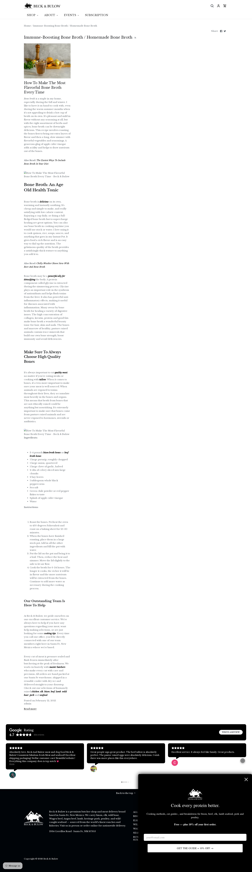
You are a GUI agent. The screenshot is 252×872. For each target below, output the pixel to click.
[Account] (218, 6)
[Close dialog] (246, 779)
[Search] (212, 6)
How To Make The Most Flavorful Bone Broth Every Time (44, 87)
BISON (137, 816)
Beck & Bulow (50, 859)
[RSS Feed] (134, 37)
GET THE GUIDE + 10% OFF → (195, 848)
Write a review (231, 732)
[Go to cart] (225, 6)
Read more (30, 708)
